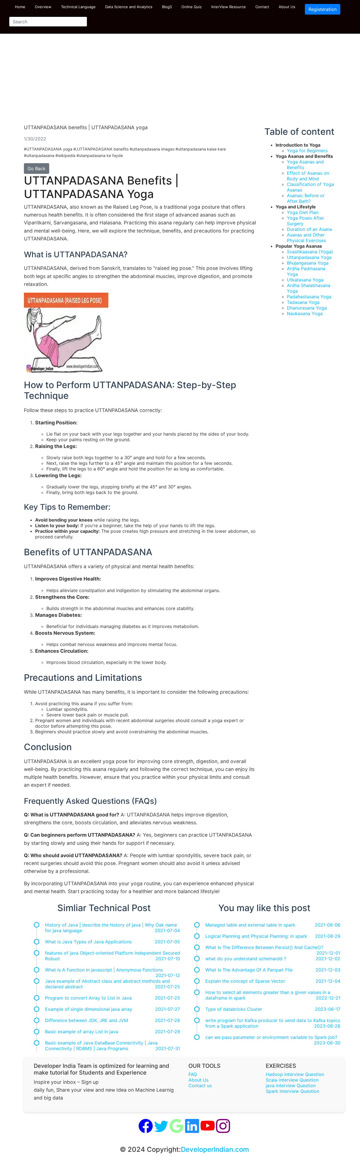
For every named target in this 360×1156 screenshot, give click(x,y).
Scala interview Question (292, 1080)
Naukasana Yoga (305, 313)
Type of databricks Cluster (233, 1009)
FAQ (192, 1074)
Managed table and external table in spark (250, 925)
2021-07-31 (168, 1048)
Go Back (37, 168)
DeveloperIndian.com (215, 1149)
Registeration (323, 9)
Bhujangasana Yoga (307, 263)
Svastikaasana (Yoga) (310, 251)
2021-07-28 (167, 1020)
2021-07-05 (167, 942)
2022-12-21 (328, 998)
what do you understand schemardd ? (245, 958)
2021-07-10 (168, 958)
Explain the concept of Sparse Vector (245, 981)
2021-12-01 (328, 953)
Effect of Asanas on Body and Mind (308, 175)
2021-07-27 (167, 1009)
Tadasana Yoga (303, 302)
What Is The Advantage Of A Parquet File (248, 970)
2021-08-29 (327, 936)
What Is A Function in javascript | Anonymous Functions (104, 970)
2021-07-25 (167, 986)
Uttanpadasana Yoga (309, 257)
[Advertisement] (180, 81)
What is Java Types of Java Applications (88, 942)
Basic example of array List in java (81, 1031)
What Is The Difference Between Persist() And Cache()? (264, 947)
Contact (262, 6)
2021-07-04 (167, 930)
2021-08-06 (327, 925)
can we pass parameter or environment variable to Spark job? (271, 1037)
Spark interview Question (292, 1091)
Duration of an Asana (309, 229)
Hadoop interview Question (295, 1074)
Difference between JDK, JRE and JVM (86, 1020)
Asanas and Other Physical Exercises (306, 237)
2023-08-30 (327, 1043)
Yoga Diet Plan (302, 212)
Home (20, 6)
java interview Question (291, 1085)
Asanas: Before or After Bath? (306, 198)
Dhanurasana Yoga (307, 308)
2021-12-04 (328, 981)
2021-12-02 (328, 958)
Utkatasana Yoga (305, 280)
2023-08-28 (327, 1026)
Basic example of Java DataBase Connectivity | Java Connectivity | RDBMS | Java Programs (101, 1045)
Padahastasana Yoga (309, 296)
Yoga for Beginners (307, 150)
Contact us (200, 1085)
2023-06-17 (327, 1009)
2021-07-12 (168, 975)
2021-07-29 (167, 1031)
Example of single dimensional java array (88, 1009)
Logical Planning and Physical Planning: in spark (256, 936)
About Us (287, 6)
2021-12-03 (328, 970)
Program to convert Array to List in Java (88, 998)
